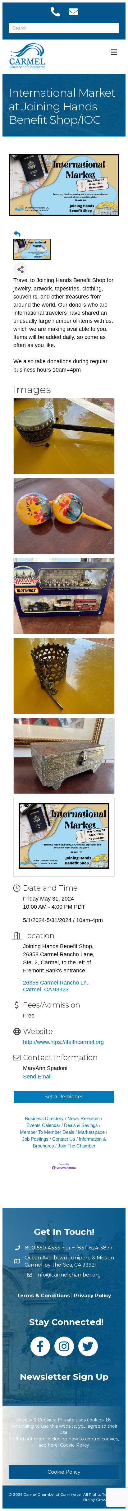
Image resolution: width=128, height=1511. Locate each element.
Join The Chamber (76, 1145)
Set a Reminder (64, 1097)
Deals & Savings (81, 1125)
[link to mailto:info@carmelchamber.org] (73, 12)
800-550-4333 (42, 1248)
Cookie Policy (74, 1445)
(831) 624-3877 (94, 1248)
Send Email (37, 1076)
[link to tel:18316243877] (55, 12)
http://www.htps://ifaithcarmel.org (63, 1042)
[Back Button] (17, 234)
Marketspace (91, 1132)
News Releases (83, 1118)
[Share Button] (20, 269)
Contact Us (63, 1139)
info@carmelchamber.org (69, 1275)
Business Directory (44, 1118)
